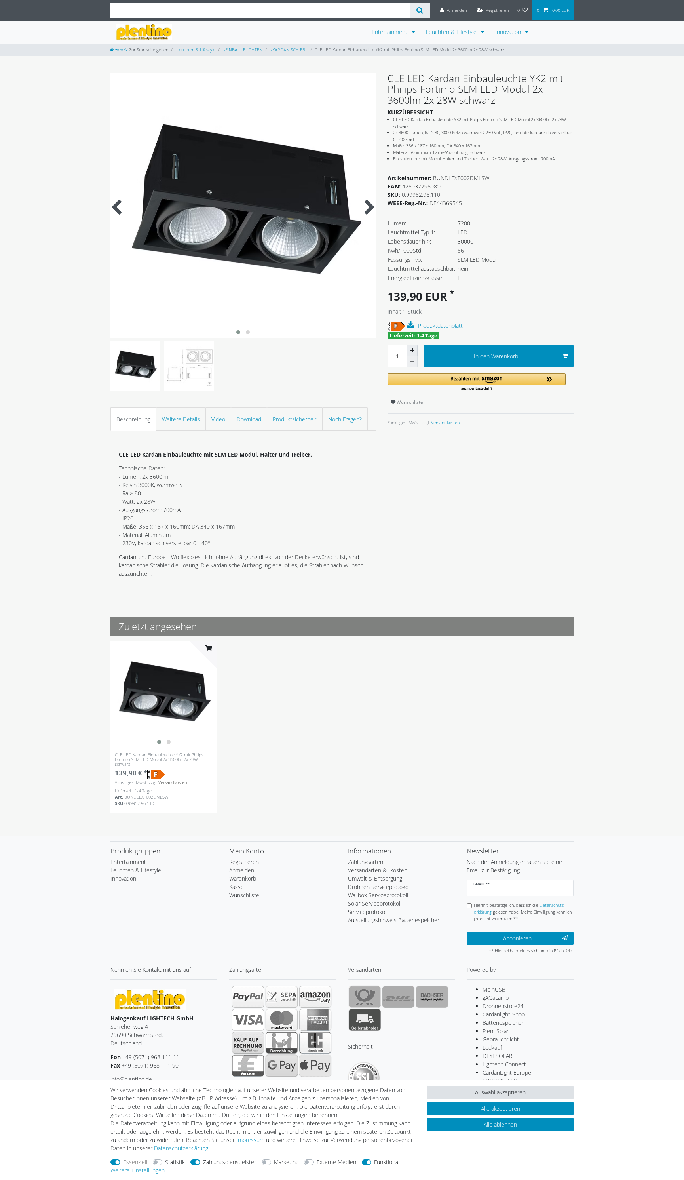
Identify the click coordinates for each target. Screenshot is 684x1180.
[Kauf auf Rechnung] (248, 1042)
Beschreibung (133, 419)
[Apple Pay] (315, 1065)
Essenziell (135, 1162)
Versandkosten (445, 422)
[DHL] (398, 996)
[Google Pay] (281, 1065)
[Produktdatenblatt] (411, 325)
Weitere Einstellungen (137, 1170)
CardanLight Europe (507, 1072)
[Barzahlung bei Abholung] (281, 1042)
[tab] (133, 419)
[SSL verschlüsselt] (364, 1078)
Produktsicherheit (295, 419)
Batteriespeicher (503, 1022)
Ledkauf (492, 1047)
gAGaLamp (496, 997)
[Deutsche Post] (365, 996)
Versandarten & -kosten (377, 870)
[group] (163, 694)
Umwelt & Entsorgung (375, 878)
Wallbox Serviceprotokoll (378, 895)
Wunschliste (409, 402)
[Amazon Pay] (315, 996)
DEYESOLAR (497, 1056)
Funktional (386, 1162)
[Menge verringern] (412, 361)
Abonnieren (517, 938)
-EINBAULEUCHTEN (242, 50)
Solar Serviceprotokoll (374, 903)
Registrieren (244, 862)
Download (249, 419)
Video (218, 419)
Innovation (508, 32)
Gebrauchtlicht (501, 1039)
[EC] (315, 1042)
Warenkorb (242, 878)
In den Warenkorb (496, 356)
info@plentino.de (131, 1079)
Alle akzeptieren (500, 1108)
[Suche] (420, 10)
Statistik (175, 1162)
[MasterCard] (281, 1019)
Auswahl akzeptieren (500, 1092)
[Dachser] (432, 996)
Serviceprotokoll (368, 911)
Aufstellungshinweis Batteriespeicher (393, 920)
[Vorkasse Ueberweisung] (248, 1065)
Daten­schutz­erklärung (181, 1148)
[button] (477, 382)
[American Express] (315, 1019)
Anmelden (241, 870)
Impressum (250, 1140)
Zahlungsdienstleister (229, 1162)
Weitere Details (181, 419)
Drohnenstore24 (503, 1006)
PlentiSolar (496, 1031)
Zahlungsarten (365, 862)
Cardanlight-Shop (504, 1014)
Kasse (236, 887)
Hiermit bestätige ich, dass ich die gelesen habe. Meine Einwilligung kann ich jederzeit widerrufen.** (523, 911)
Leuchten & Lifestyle (452, 32)
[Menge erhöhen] (412, 350)
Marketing (286, 1162)
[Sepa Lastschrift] (281, 996)
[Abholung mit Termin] (365, 1019)
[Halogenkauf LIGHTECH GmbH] (150, 999)
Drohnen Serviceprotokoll (379, 887)
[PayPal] (248, 996)
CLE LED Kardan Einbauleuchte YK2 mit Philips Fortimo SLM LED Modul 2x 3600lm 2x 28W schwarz (159, 759)
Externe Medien (336, 1162)
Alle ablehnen (500, 1124)
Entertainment (390, 32)
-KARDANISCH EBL (289, 50)
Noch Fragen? (345, 419)
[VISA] (248, 1019)
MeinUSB (494, 989)
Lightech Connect (504, 1064)
